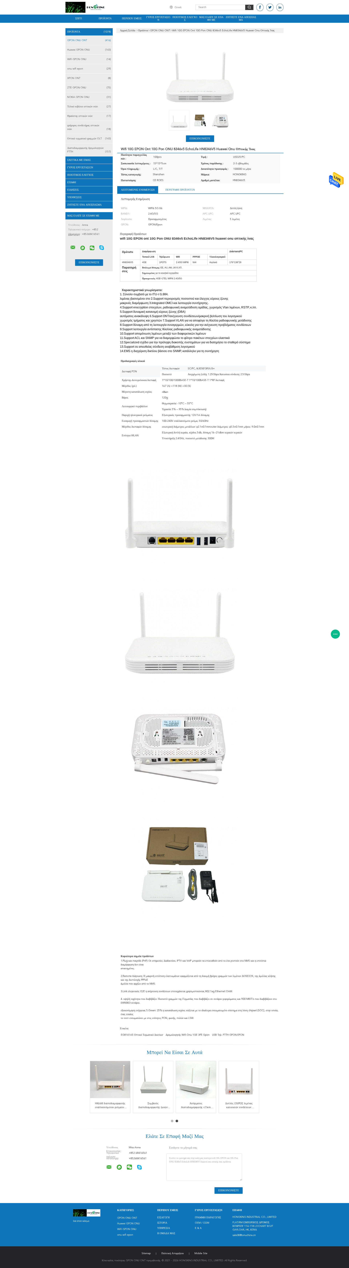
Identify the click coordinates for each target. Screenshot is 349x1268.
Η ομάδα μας (166, 1233)
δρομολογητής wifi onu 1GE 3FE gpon (188, 1035)
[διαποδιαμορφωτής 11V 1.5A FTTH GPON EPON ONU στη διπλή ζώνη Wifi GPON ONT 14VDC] (153, 1081)
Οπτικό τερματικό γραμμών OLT (89, 138)
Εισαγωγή (163, 1217)
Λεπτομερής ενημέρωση (138, 190)
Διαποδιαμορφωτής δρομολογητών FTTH (89, 150)
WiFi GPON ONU (89, 59)
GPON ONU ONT (89, 40)
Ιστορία (162, 1223)
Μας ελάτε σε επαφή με (211, 18)
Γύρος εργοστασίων (158, 18)
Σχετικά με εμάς (79, 160)
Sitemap (146, 1253)
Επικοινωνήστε (200, 138)
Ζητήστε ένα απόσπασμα (241, 18)
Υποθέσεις (74, 197)
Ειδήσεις (73, 190)
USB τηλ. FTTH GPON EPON (228, 1035)
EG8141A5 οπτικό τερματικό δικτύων (142, 1035)
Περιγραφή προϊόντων (180, 190)
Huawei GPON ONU (89, 50)
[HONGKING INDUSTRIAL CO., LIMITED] (72, 247)
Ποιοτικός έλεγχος (185, 18)
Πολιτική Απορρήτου (172, 1253)
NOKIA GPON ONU (89, 97)
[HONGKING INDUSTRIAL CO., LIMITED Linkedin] (280, 7)
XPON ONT (89, 78)
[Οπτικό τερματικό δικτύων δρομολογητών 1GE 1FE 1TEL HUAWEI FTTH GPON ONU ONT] (196, 1081)
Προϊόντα (105, 18)
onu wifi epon (89, 69)
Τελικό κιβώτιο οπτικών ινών (89, 106)
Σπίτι (78, 18)
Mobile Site (200, 1253)
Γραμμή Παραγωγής (208, 1217)
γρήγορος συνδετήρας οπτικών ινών (89, 127)
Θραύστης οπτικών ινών (89, 116)
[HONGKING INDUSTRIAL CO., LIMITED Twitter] (270, 7)
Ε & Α (198, 1228)
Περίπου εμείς (132, 18)
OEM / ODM (202, 1223)
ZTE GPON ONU (89, 87)
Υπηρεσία (163, 1228)
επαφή (71, 182)
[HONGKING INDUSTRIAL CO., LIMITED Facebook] (260, 7)
